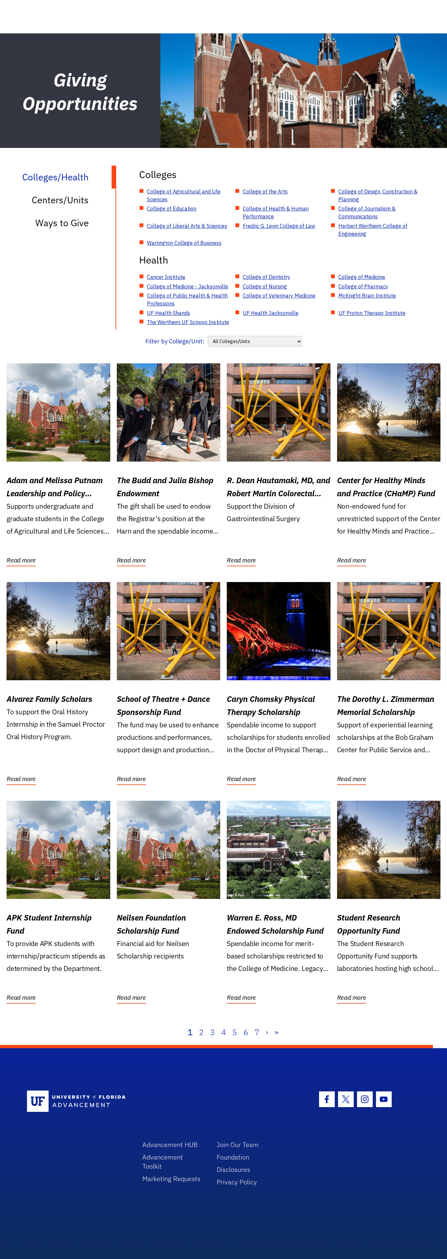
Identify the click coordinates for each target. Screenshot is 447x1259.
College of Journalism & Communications (367, 212)
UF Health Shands (168, 313)
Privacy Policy (237, 1181)
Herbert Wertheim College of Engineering (372, 230)
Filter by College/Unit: (175, 341)
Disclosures (233, 1169)
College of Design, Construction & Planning (378, 195)
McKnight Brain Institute (367, 295)
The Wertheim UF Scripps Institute (188, 322)
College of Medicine (361, 277)
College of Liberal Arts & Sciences (187, 226)
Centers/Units (60, 200)
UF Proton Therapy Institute (371, 313)
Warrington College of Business (184, 243)
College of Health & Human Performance (276, 212)
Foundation (233, 1157)
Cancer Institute (166, 277)
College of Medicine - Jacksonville (187, 286)
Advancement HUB (170, 1144)
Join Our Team (238, 1144)
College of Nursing (265, 286)
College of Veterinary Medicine (279, 295)
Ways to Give (62, 223)
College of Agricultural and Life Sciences (184, 195)
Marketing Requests (171, 1178)
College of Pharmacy (363, 286)
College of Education (171, 208)
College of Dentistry (266, 277)
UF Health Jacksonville (270, 313)
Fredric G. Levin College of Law (279, 226)
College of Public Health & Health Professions (187, 299)
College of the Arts (265, 191)
